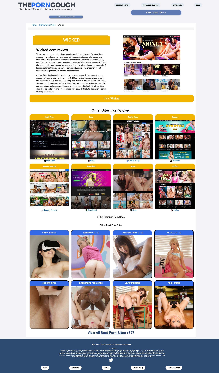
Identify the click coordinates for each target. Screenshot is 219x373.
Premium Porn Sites (47, 25)
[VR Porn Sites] (49, 256)
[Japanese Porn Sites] (132, 256)
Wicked (115, 98)
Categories (177, 5)
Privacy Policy (138, 368)
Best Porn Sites (122, 5)
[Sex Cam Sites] (174, 256)
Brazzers (175, 117)
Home (34, 25)
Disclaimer (75, 368)
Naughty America (49, 166)
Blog (198, 5)
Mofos (174, 166)
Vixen (133, 166)
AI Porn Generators (150, 5)
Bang (91, 117)
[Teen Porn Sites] (90, 256)
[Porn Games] (174, 307)
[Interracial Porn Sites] (90, 307)
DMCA (106, 368)
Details (113, 348)
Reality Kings (133, 117)
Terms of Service (174, 368)
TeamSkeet (91, 166)
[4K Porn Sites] (49, 307)
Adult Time (49, 117)
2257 (45, 368)
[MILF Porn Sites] (132, 307)
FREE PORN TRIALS (156, 12)
